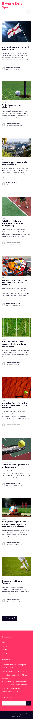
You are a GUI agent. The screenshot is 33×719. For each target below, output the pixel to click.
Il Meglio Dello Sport (12, 5)
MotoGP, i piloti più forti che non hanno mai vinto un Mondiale (14, 282)
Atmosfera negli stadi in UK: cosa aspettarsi (14, 163)
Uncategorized (6, 462)
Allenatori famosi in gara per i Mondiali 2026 (15, 48)
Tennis (4, 218)
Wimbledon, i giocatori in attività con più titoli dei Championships (13, 223)
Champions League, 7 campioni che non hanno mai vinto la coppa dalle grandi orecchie (15, 524)
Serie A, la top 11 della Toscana (12, 582)
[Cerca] (28, 703)
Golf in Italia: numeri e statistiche (11, 106)
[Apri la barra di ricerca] (23, 11)
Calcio (4, 44)
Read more (19, 118)
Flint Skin (14, 714)
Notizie (4, 102)
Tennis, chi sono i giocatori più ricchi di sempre (15, 466)
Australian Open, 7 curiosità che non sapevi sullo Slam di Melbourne (14, 405)
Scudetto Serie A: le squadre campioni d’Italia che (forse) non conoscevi (14, 344)
